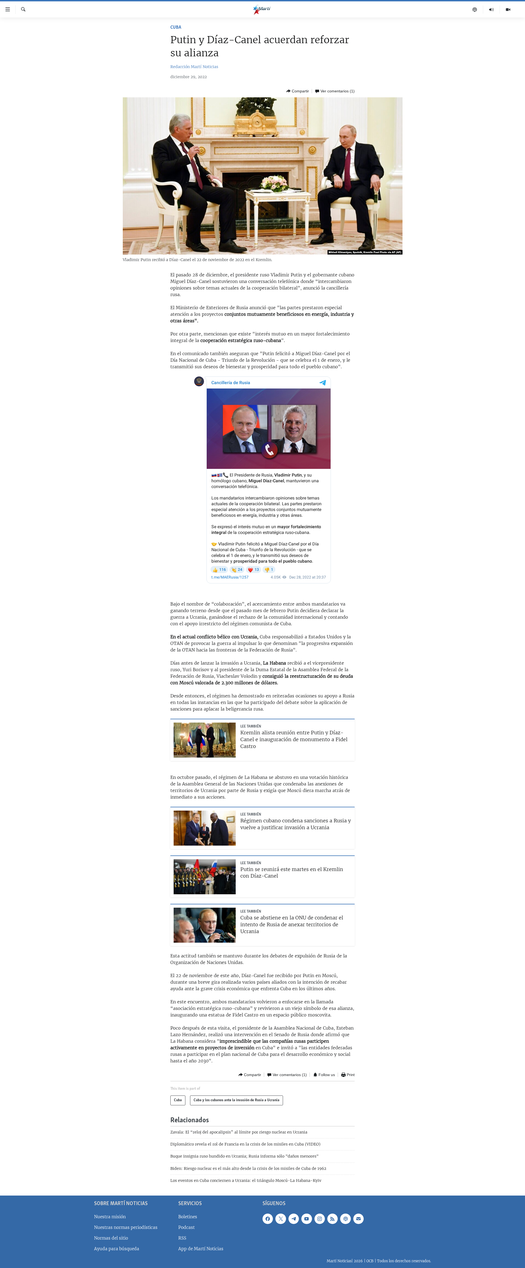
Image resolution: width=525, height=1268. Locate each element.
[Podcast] (474, 9)
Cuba (175, 28)
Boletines (187, 1216)
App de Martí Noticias (200, 1248)
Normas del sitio (111, 1238)
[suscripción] (358, 1218)
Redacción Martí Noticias (194, 66)
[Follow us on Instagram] (319, 1218)
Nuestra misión (110, 1216)
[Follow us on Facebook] (267, 1218)
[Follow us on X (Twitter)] (280, 1218)
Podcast (186, 1227)
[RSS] (332, 1218)
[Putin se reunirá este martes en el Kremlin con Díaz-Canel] (205, 876)
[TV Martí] (508, 9)
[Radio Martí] (491, 9)
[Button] (297, 91)
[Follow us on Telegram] (293, 1218)
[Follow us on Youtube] (306, 1218)
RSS (182, 1238)
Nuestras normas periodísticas (126, 1227)
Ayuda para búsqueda (116, 1248)
